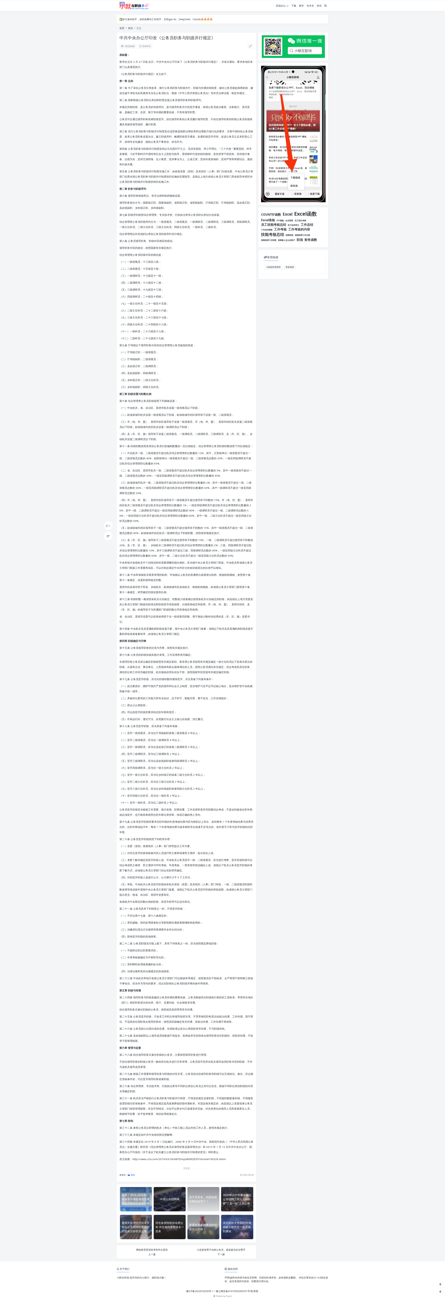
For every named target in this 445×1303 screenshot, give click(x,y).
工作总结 (307, 224)
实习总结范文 (293, 225)
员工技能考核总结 (273, 224)
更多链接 (290, 267)
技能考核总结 (272, 234)
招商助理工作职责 (268, 240)
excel (288, 214)
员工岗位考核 (300, 220)
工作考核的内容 (299, 229)
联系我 (254, 1291)
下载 (293, 5)
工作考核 (280, 229)
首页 (121, 28)
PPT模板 (280, 220)
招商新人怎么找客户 (286, 240)
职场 (300, 240)
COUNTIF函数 (271, 214)
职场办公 (281, 5)
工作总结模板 (267, 229)
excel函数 (305, 213)
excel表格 (268, 220)
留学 (301, 5)
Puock (229, 1296)
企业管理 (289, 220)
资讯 (319, 5)
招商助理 (289, 235)
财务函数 (311, 240)
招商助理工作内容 (302, 235)
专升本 (310, 5)
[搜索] (325, 5)
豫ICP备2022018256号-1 (199, 1291)
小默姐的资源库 (273, 267)
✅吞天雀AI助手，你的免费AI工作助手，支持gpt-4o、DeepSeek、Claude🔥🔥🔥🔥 (166, 19)
